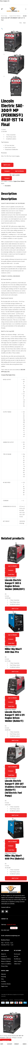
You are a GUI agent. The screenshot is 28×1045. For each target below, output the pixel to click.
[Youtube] (6, 911)
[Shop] (1, 1042)
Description (8, 185)
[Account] (8, 1042)
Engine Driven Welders (15, 16)
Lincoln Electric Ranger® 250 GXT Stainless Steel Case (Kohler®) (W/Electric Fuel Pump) (15, 788)
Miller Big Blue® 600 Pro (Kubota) (14, 857)
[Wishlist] (15, 1042)
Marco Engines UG (4, 1)
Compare (7, 171)
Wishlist (16, 1044)
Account (9, 1044)
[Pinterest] (2, 911)
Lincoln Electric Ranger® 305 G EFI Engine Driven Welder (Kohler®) (15, 716)
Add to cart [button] (15, 608)
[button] (14, 27)
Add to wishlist (19, 171)
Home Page (4, 16)
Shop (1, 1044)
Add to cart (7, 165)
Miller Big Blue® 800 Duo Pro (13, 650)
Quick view (11, 574)
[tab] (16, 186)
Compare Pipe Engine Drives (8, 375)
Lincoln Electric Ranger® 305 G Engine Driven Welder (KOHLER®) (15, 585)
